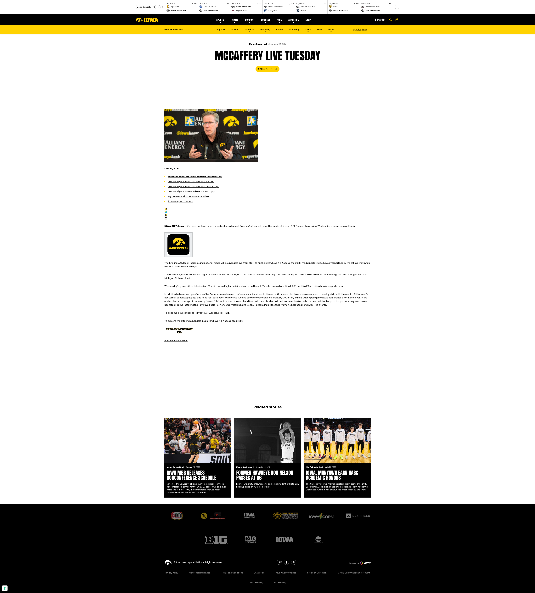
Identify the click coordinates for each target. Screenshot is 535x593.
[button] (161, 7)
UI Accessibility (256, 582)
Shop (308, 20)
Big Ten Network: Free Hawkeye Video (188, 196)
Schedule (249, 29)
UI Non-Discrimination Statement (354, 572)
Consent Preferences (199, 572)
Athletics (293, 20)
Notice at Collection (317, 572)
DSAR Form (259, 572)
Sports (220, 20)
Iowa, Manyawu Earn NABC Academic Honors (332, 475)
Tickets (235, 20)
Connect (265, 20)
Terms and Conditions (232, 572)
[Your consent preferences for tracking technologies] (5, 588)
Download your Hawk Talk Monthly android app (193, 186)
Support (249, 20)
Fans (279, 20)
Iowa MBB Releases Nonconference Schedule (191, 475)
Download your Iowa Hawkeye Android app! (191, 191)
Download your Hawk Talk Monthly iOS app (191, 181)
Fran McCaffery (248, 226)
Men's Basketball (258, 44)
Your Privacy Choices (286, 572)
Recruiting (265, 29)
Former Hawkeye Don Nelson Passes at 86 (264, 475)
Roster (279, 29)
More (331, 29)
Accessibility (280, 582)
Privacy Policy (171, 572)
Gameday (294, 29)
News (319, 29)
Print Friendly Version (176, 340)
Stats (308, 29)
